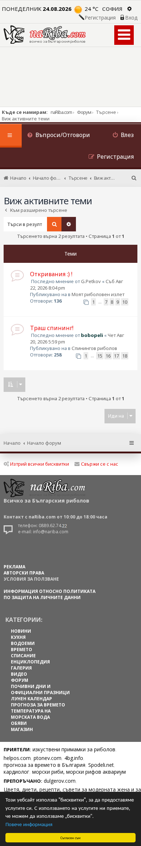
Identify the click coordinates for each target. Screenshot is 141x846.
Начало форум (44, 443)
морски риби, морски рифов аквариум (79, 771)
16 (108, 355)
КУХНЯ (18, 637)
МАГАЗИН (22, 729)
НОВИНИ (21, 631)
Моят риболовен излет (98, 294)
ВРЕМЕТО (21, 649)
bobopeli (92, 335)
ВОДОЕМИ (23, 643)
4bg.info (73, 758)
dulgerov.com (60, 780)
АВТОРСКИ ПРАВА (24, 573)
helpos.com (17, 758)
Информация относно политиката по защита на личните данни (49, 594)
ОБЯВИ (19, 723)
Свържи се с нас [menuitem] (99, 464)
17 (116, 355)
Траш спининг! (51, 328)
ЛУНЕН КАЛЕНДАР (31, 699)
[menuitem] (58, 136)
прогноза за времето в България (44, 764)
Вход (131, 18)
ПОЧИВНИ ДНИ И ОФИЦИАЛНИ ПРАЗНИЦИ (40, 689)
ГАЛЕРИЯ (21, 668)
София (112, 8)
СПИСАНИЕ (23, 656)
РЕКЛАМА (14, 567)
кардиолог (16, 771)
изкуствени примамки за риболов (74, 749)
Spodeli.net (101, 764)
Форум (84, 112)
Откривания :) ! (51, 274)
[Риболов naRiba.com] (45, 34)
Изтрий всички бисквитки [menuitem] (39, 464)
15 (99, 355)
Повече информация (28, 824)
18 (124, 355)
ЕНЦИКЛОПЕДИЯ (30, 662)
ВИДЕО (19, 674)
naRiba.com (61, 112)
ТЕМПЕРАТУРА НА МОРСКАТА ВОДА (31, 714)
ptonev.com (47, 758)
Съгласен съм (70, 837)
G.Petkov (91, 281)
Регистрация (100, 18)
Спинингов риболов (94, 348)
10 (124, 302)
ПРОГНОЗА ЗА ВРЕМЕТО (38, 705)
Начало (12, 443)
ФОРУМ (19, 680)
